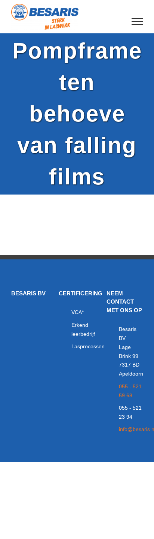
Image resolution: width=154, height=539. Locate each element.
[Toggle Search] (111, 21)
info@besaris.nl (131, 429)
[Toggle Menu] (137, 21)
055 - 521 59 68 (130, 390)
